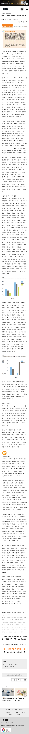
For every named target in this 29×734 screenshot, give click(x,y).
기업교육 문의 (17, 714)
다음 (25, 680)
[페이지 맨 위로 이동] (25, 695)
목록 (19, 680)
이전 (14, 680)
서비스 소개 (7, 709)
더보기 (19, 22)
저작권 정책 (22, 709)
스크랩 (24, 22)
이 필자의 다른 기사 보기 (8, 666)
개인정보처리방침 (8, 712)
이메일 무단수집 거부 (20, 712)
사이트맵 (10, 714)
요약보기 (26, 22)
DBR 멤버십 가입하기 (14, 652)
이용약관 (14, 709)
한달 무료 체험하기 (14, 649)
